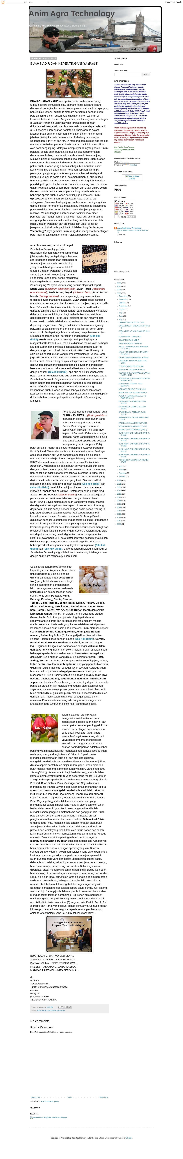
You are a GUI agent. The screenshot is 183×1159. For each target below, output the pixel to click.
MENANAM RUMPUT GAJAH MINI (132, 389)
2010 (119, 521)
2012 (119, 514)
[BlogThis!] (62, 1007)
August (122, 310)
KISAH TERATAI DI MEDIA (129, 340)
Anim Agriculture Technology (129, 228)
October (122, 303)
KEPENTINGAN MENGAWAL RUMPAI (133, 358)
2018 (119, 494)
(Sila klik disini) (90, 483)
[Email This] (59, 1007)
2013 (119, 511)
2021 (119, 484)
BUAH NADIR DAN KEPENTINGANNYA (51, 1010)
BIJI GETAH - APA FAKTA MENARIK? (133, 393)
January (122, 476)
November (123, 299)
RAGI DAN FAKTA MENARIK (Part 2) (133, 426)
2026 (119, 283)
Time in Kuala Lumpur (133, 177)
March (121, 470)
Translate (133, 165)
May (121, 320)
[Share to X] (64, 1007)
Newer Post (35, 1097)
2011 (119, 517)
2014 (119, 507)
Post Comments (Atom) (50, 1101)
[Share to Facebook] (67, 1007)
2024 (119, 290)
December (123, 296)
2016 (119, 501)
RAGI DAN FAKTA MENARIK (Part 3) (133, 423)
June (121, 316)
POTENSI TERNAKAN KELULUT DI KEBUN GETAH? (132, 397)
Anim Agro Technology (72, 13)
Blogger (129, 1138)
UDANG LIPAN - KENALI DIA (130, 337)
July (121, 313)
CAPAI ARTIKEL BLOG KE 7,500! (131, 322)
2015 (119, 504)
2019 (119, 491)
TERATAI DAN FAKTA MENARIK (131, 366)
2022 (119, 481)
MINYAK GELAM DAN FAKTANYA (132, 370)
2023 (119, 293)
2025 (119, 287)
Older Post (104, 1097)
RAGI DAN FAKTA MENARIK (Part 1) (133, 430)
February (122, 473)
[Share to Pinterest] (70, 1007)
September (123, 306)
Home (69, 1097)
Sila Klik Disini (84, 638)
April (121, 466)
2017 (119, 497)
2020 (119, 487)
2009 (119, 524)
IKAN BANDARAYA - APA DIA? (130, 343)
